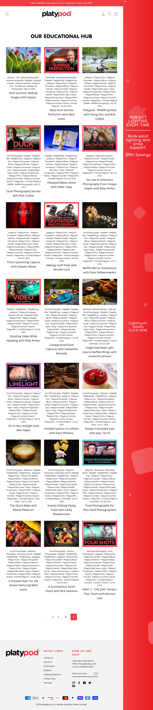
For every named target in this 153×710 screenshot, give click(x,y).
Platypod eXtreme (23, 83)
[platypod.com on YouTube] (84, 682)
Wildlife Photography (100, 103)
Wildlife (87, 103)
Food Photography (91, 232)
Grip (18, 77)
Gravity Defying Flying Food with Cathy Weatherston (61, 510)
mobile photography (15, 80)
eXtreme (10, 77)
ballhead (112, 309)
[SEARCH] (110, 14)
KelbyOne (104, 393)
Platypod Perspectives (54, 97)
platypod (50, 83)
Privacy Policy (49, 678)
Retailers (48, 670)
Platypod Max (107, 565)
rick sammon (20, 86)
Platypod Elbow (62, 86)
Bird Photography (14, 156)
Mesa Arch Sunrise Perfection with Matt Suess (61, 114)
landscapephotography (66, 77)
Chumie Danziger (80, 704)
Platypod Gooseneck (22, 167)
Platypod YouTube (68, 100)
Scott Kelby (66, 498)
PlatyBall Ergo (71, 80)
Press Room (49, 666)
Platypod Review (52, 100)
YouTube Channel (62, 258)
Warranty (48, 683)
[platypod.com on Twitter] (89, 682)
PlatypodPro (96, 100)
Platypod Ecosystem (21, 161)
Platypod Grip (62, 92)
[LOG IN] (103, 14)
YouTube (50, 258)
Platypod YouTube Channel (57, 103)
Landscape (50, 77)
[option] (61, 3)
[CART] (116, 14)
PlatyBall (28, 80)
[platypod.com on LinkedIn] (73, 685)
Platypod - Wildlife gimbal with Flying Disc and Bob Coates (99, 114)
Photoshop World (62, 473)
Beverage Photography (97, 551)
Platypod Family (61, 89)
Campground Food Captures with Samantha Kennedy (62, 349)
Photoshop (49, 473)
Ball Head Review (99, 309)
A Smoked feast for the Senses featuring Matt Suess (23, 585)
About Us (48, 662)
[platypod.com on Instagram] (73, 682)
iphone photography (30, 77)
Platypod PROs (71, 97)
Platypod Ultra (107, 94)
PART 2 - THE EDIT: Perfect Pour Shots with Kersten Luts (100, 594)
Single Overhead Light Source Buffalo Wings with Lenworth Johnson (100, 352)
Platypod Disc (61, 83)
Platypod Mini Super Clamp (64, 94)
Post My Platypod (109, 100)
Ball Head (87, 309)
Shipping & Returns (52, 674)
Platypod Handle (19, 170)
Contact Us (48, 658)
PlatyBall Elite (58, 80)
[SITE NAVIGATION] (7, 14)
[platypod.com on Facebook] (79, 682)
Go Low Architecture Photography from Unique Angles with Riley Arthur (100, 184)
